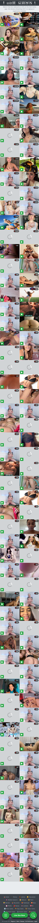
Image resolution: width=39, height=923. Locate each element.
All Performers (29, 921)
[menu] (5, 915)
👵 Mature (22, 900)
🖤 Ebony (14, 897)
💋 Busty (16, 906)
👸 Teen (30, 900)
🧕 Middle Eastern (12, 900)
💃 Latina (22, 897)
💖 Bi (31, 906)
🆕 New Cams (8, 909)
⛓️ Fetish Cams (22, 911)
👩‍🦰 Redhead (25, 903)
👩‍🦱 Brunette (15, 903)
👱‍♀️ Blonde (6, 903)
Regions (13, 921)
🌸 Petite (9, 906)
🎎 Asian (6, 897)
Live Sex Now (19, 915)
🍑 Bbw (33, 903)
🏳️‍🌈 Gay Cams (19, 909)
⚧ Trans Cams (30, 909)
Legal (35, 921)
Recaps (22, 921)
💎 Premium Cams (9, 911)
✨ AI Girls (32, 911)
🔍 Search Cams (30, 917)
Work (18, 921)
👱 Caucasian (31, 897)
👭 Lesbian (24, 906)
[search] (33, 915)
